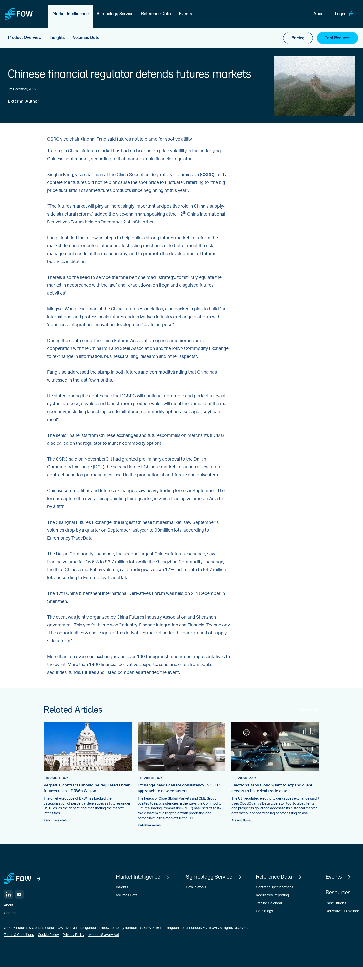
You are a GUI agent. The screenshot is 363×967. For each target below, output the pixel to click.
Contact (10, 913)
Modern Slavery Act (103, 935)
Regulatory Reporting (272, 895)
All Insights (309, 710)
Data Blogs (264, 911)
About (8, 905)
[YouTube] (19, 894)
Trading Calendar (269, 903)
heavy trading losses (167, 491)
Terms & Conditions (19, 935)
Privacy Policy (73, 935)
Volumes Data (127, 895)
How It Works (196, 887)
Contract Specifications (274, 887)
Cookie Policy (48, 935)
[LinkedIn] (8, 894)
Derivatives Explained (342, 911)
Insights (122, 887)
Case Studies (336, 903)
